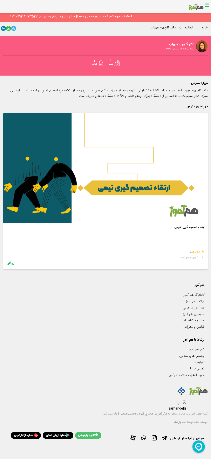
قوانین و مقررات (194, 327)
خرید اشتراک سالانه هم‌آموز (186, 375)
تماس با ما (197, 368)
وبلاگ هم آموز (195, 301)
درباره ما (199, 362)
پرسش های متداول (191, 356)
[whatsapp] (8, 29)
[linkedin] (3, 29)
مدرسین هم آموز (193, 314)
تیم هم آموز (196, 349)
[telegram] (13, 29)
